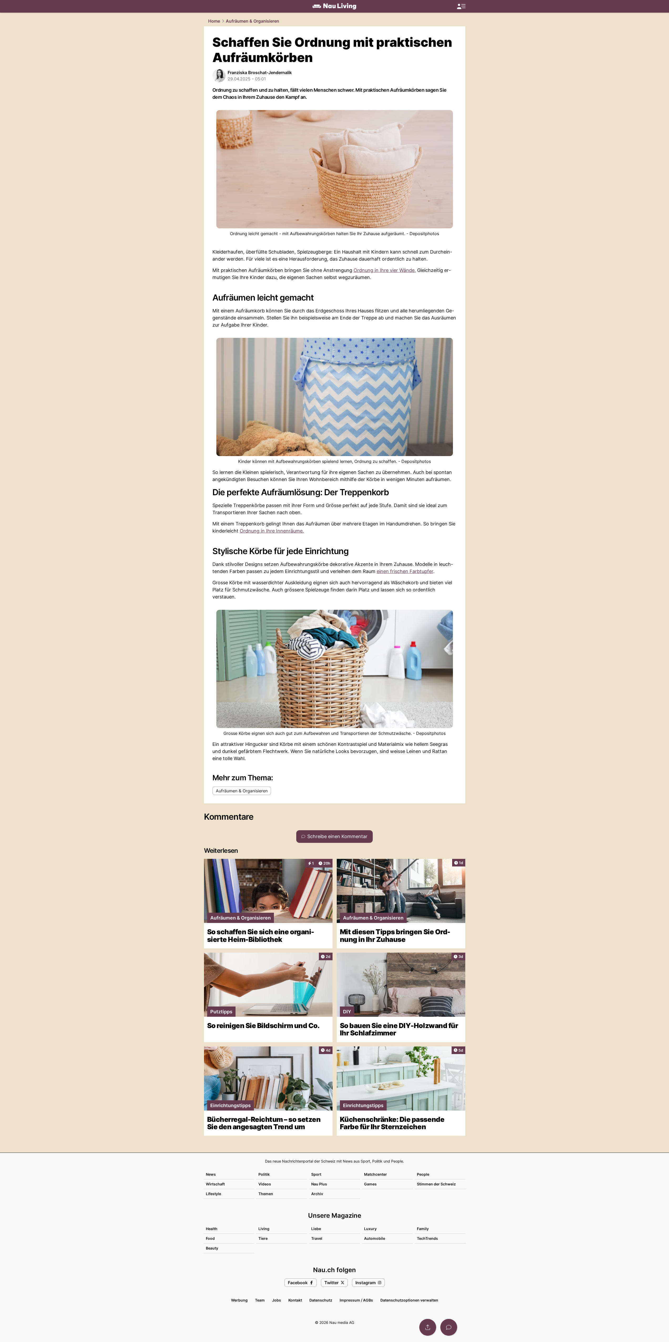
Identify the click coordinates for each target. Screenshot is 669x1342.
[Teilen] (427, 1327)
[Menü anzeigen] (461, 6)
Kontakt (295, 1300)
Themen (265, 1193)
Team (260, 1300)
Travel (316, 1238)
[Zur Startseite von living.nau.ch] (334, 6)
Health (211, 1228)
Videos (264, 1184)
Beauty (212, 1248)
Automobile (374, 1238)
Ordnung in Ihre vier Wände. (385, 270)
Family (423, 1228)
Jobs (276, 1300)
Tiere (263, 1238)
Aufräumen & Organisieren (252, 21)
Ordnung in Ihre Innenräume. (272, 531)
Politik (264, 1174)
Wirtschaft (215, 1184)
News (211, 1174)
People (423, 1174)
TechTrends (427, 1238)
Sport (316, 1174)
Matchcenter (375, 1174)
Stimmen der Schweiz (436, 1184)
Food (210, 1238)
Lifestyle (213, 1193)
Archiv (317, 1193)
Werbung (239, 1300)
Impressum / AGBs (356, 1300)
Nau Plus (319, 1184)
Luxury (370, 1228)
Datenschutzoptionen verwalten (409, 1300)
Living (263, 1228)
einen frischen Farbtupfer (405, 571)
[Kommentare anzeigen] (448, 1327)
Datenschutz (320, 1300)
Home (214, 21)
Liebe (316, 1228)
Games (370, 1184)
